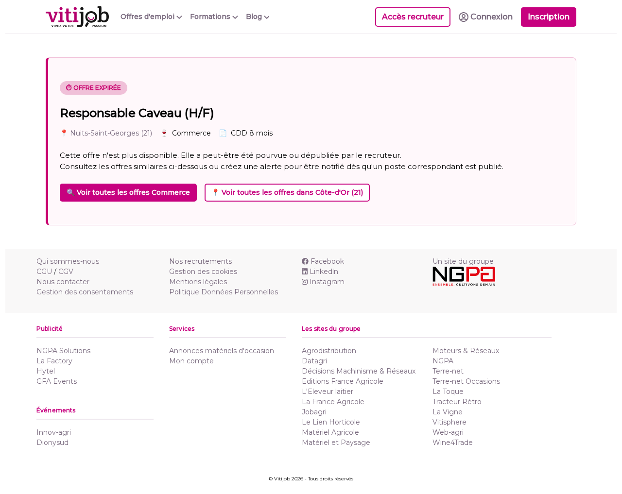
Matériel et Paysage (336, 442)
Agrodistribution (329, 350)
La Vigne (447, 412)
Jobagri (314, 412)
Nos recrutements (200, 261)
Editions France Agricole (342, 381)
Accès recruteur (413, 16)
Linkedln (324, 271)
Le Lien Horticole (331, 422)
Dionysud (52, 442)
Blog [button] (255, 16)
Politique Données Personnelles (223, 292)
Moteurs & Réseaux (465, 350)
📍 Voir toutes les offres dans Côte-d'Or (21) (287, 192)
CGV (65, 271)
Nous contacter (62, 281)
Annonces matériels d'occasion (221, 350)
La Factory (54, 361)
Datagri (314, 361)
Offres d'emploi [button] (148, 16)
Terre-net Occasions (466, 381)
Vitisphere (449, 422)
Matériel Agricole (330, 432)
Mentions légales (198, 281)
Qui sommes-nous (67, 261)
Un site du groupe (463, 261)
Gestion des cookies (203, 271)
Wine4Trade (452, 442)
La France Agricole (333, 401)
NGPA (442, 361)
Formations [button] (211, 16)
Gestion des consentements (84, 292)
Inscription (549, 16)
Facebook (327, 261)
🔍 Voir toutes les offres (128, 192)
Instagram (327, 281)
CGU (44, 271)
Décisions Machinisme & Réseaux (358, 371)
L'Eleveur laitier (327, 391)
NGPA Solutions (63, 350)
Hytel (45, 371)
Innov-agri (53, 432)
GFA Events (56, 381)
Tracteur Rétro (457, 401)
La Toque (448, 391)
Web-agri (448, 432)
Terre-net (448, 371)
